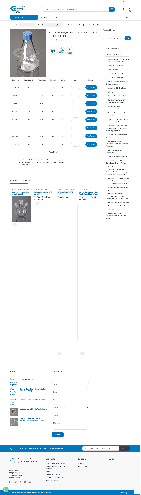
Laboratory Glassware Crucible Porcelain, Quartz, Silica (117, 120)
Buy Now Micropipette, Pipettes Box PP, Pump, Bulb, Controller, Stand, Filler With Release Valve (117, 180)
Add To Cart (91, 87)
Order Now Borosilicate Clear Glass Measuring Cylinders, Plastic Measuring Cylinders (117, 128)
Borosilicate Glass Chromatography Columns (114, 107)
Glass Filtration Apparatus (116, 73)
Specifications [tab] (55, 152)
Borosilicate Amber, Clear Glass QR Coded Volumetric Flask (117, 60)
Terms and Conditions (53, 480)
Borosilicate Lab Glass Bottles (117, 96)
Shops (48, 472)
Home (12, 25)
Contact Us (53, 17)
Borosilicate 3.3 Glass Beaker (117, 88)
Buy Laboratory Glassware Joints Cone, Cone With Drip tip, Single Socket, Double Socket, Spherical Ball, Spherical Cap (116, 170)
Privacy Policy (82, 470)
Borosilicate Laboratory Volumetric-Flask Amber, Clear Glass (116, 215)
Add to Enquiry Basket (14, 224)
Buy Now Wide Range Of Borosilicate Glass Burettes (115, 101)
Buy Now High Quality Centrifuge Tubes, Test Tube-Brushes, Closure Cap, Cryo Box (117, 196)
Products (128, 2)
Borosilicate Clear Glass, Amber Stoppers (117, 188)
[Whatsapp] (6, 489)
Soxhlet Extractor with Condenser (114, 151)
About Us (44, 17)
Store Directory (83, 467)
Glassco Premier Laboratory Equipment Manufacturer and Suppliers (55, 466)
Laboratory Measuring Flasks (52, 25)
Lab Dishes (111, 92)
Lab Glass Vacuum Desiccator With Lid (116, 136)
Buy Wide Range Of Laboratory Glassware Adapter (117, 83)
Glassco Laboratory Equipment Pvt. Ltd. (24, 492)
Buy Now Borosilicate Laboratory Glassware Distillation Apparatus (117, 143)
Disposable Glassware (115, 65)
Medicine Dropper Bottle (116, 77)
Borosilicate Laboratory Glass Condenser (116, 114)
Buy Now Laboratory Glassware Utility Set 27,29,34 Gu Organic (117, 204)
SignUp (124, 448)
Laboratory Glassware (27, 25)
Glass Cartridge (113, 69)
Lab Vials (111, 209)
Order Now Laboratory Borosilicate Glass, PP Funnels (116, 162)
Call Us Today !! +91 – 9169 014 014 (23, 2)
